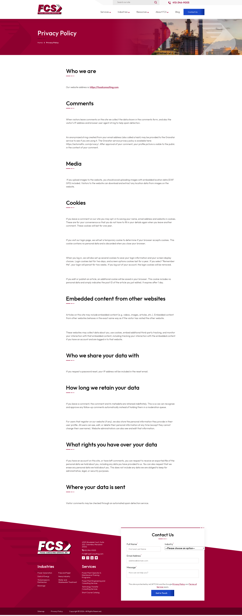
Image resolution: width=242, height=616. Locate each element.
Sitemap (41, 611)
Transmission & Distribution (44, 581)
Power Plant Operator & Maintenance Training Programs (91, 575)
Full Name (132, 544)
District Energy (43, 576)
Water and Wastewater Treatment (67, 581)
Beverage (41, 586)
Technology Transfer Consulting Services (90, 588)
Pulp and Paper (64, 573)
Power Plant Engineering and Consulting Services (93, 582)
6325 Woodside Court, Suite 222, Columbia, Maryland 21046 (93, 544)
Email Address (134, 555)
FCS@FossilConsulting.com (92, 554)
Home (40, 42)
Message (132, 567)
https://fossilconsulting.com (104, 87)
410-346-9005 (180, 2)
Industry (169, 544)
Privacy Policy (178, 584)
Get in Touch (161, 593)
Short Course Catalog (90, 592)
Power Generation (45, 573)
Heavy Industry (64, 576)
